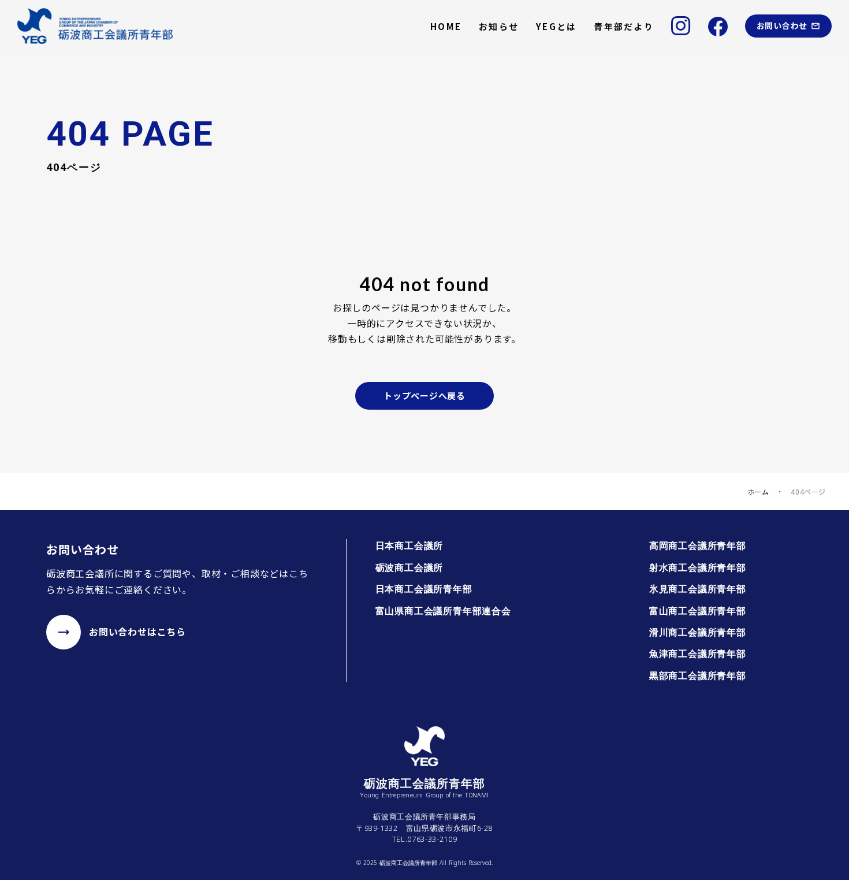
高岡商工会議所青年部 (697, 545)
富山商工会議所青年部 (697, 610)
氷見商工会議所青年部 (697, 588)
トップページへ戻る (424, 395)
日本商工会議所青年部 (423, 588)
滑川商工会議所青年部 (697, 632)
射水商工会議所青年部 (697, 567)
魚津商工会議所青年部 (697, 653)
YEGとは (556, 26)
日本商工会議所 (409, 545)
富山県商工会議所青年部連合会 (443, 610)
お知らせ (499, 26)
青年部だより (624, 26)
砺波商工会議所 (409, 567)
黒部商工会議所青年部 (697, 675)
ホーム (758, 491)
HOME (445, 26)
